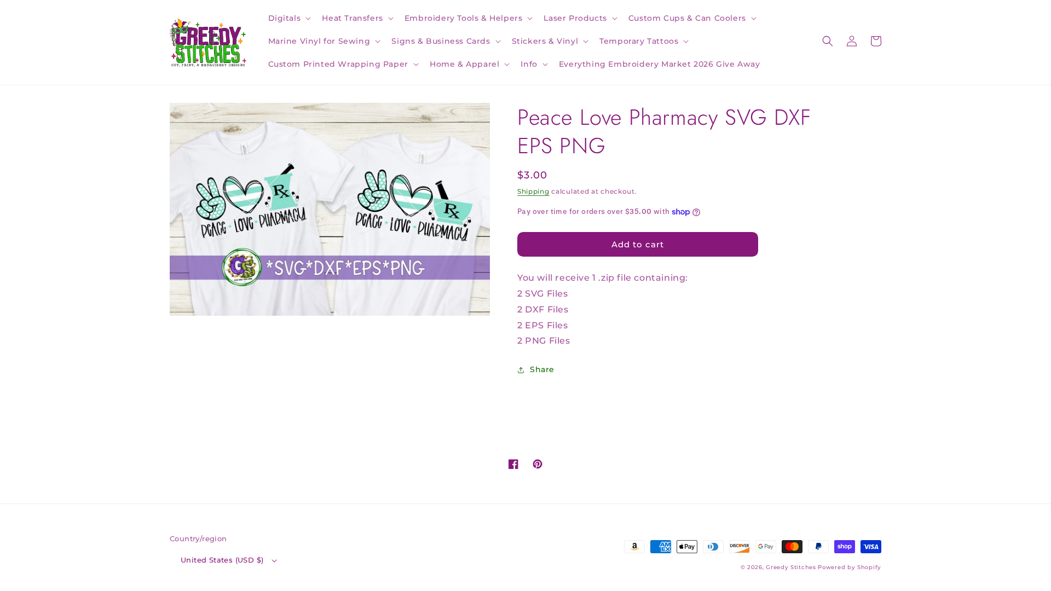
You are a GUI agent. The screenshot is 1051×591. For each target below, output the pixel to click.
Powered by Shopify (849, 567)
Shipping (533, 191)
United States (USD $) (222, 559)
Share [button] (542, 369)
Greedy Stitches (791, 567)
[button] (289, 18)
